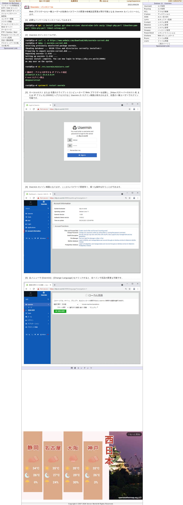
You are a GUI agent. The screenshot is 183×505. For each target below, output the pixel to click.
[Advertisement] (82, 401)
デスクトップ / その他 (10, 43)
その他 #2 (5, 45)
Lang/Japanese (133, 1)
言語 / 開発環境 (7, 40)
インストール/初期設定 (10, 5)
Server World (15, 1)
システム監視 (6, 37)
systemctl (43, 85)
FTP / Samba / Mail (9, 32)
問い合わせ (104, 1)
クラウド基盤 (6, 21)
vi (39, 67)
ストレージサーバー (9, 13)
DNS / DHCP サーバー (10, 11)
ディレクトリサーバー (10, 24)
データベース (6, 29)
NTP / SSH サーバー (9, 8)
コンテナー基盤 (7, 19)
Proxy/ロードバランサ (10, 35)
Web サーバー (7, 27)
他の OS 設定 (44, 1)
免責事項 (74, 1)
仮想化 (4, 16)
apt (39, 25)
